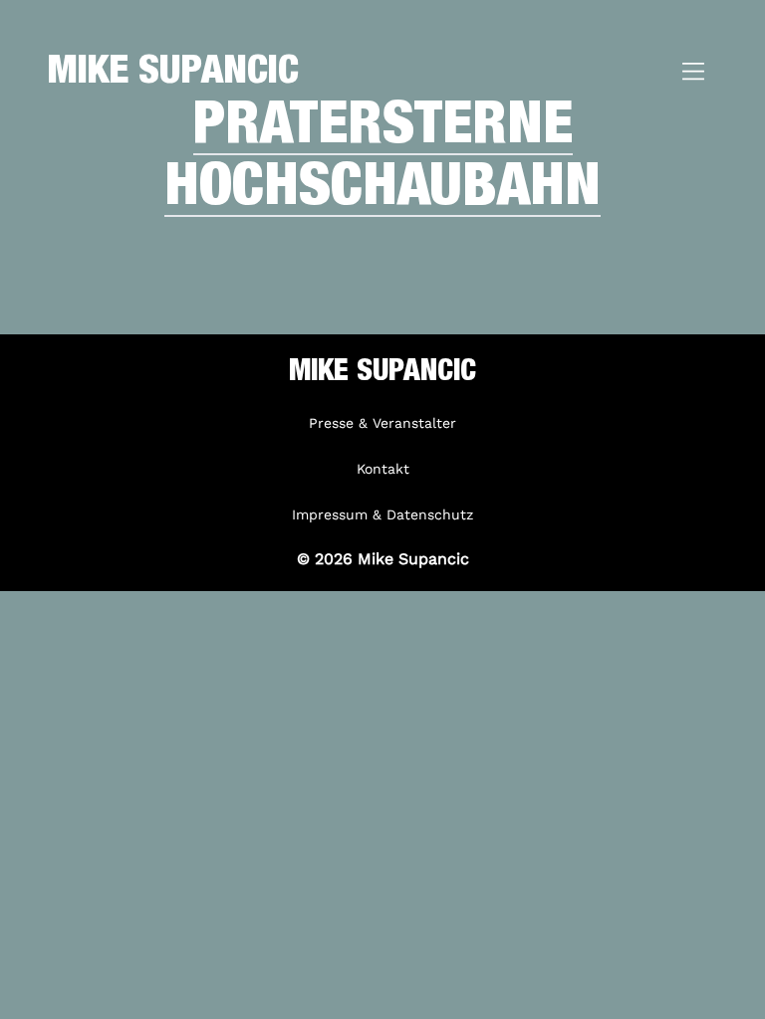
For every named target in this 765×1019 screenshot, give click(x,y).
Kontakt (383, 469)
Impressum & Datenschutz (382, 514)
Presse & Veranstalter (382, 423)
